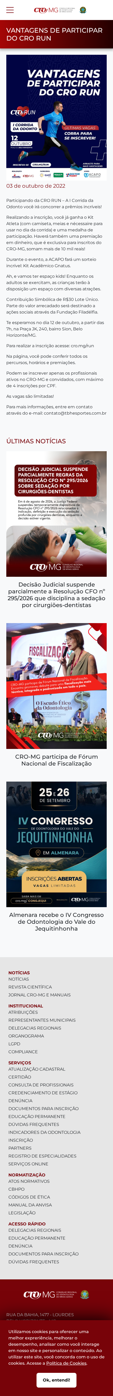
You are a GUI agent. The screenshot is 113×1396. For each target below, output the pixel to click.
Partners (20, 1148)
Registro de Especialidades (42, 1156)
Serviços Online (28, 1163)
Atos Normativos (29, 1181)
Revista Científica (30, 987)
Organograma (26, 1036)
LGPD (14, 1043)
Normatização (26, 1175)
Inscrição (20, 1140)
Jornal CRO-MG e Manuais (39, 994)
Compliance (23, 1051)
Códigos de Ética (29, 1197)
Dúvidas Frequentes (33, 1124)
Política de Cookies (66, 1363)
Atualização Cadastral (36, 1069)
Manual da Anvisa (30, 1205)
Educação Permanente (36, 1116)
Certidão (19, 1077)
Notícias (19, 972)
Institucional (25, 1006)
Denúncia (20, 1100)
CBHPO (16, 1189)
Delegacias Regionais (34, 1028)
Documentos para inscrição (43, 1108)
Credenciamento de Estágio (43, 1092)
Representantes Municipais (42, 1020)
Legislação (21, 1212)
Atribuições (23, 1012)
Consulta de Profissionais (41, 1084)
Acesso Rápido (27, 1223)
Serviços (19, 1062)
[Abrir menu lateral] (10, 10)
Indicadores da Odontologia (44, 1132)
